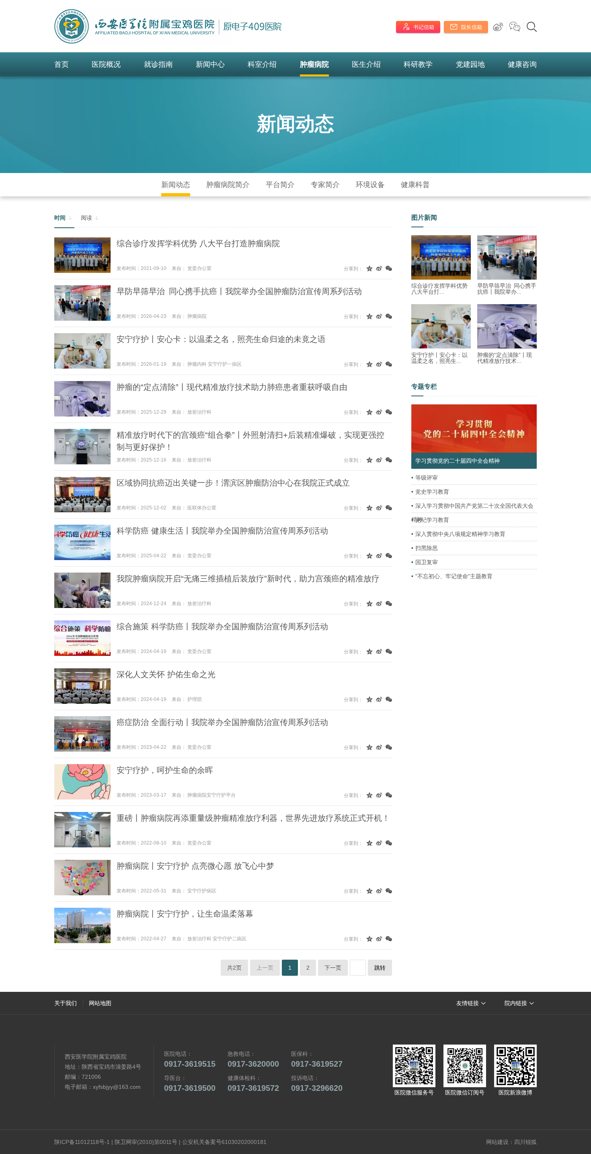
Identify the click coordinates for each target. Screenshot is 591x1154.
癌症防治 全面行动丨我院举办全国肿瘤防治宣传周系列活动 (222, 722)
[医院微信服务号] (414, 1066)
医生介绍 (366, 64)
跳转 (380, 967)
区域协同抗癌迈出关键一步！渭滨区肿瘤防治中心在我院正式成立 (233, 482)
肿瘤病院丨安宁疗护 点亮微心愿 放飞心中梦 (195, 865)
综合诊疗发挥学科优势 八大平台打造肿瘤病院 (198, 243)
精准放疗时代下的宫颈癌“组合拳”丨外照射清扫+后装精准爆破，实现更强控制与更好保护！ (250, 441)
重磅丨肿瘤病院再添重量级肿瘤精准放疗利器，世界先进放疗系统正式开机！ (253, 818)
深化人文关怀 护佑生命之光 (166, 674)
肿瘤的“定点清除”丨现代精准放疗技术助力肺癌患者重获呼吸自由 (232, 387)
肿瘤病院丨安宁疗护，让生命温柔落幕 (185, 913)
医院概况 (106, 64)
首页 (61, 64)
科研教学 (418, 64)
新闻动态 (295, 123)
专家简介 (325, 185)
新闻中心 (210, 64)
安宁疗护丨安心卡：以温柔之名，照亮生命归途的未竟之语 (221, 339)
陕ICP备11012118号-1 (82, 1142)
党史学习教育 (432, 491)
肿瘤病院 (314, 64)
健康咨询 (522, 64)
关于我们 (65, 1003)
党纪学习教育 (432, 520)
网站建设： (500, 1142)
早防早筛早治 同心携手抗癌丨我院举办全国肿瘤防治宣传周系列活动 (239, 291)
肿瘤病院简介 (228, 185)
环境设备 (370, 185)
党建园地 (470, 64)
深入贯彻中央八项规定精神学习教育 (460, 534)
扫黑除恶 (426, 548)
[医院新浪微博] (515, 1066)
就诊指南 (158, 64)
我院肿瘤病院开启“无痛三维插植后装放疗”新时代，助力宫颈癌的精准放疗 (248, 578)
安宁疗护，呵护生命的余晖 (165, 770)
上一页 (265, 967)
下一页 (332, 967)
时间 (63, 217)
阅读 (90, 217)
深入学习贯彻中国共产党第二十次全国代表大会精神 (472, 513)
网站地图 (100, 1003)
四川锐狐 (525, 1142)
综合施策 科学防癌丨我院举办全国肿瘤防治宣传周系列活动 (222, 626)
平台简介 (280, 185)
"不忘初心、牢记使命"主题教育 (453, 576)
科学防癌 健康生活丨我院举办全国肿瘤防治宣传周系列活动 (222, 530)
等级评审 (426, 477)
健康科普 (415, 185)
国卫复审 (426, 562)
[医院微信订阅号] (464, 1066)
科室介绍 (262, 64)
